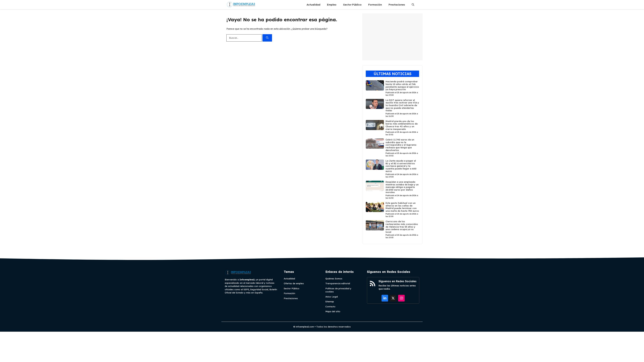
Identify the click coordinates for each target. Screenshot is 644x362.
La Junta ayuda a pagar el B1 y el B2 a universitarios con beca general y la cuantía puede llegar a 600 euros (401, 165)
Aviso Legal (331, 296)
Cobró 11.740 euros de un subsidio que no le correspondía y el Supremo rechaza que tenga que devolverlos (401, 144)
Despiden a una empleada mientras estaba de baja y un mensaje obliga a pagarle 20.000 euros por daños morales (402, 187)
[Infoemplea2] (241, 4)
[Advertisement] (392, 36)
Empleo (331, 4)
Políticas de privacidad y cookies (338, 290)
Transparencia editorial (337, 283)
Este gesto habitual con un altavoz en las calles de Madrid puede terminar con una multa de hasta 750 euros (402, 207)
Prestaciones (397, 4)
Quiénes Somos (333, 278)
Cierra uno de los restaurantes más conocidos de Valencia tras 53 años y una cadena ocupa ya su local (402, 226)
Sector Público (352, 4)
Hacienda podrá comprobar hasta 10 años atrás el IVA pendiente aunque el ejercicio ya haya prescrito (402, 85)
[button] (413, 4)
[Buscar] (267, 38)
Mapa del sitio (332, 311)
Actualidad (313, 4)
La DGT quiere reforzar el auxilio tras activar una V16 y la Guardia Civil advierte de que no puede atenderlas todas (402, 105)
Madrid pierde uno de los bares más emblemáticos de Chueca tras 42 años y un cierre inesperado (402, 125)
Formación (375, 4)
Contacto (330, 306)
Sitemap (329, 301)
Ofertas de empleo (294, 283)
